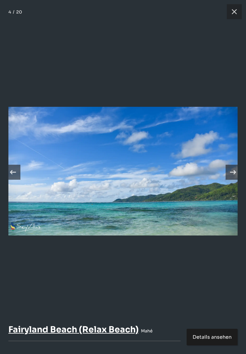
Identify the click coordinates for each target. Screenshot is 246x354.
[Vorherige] (12, 172)
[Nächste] (233, 172)
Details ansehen (212, 337)
